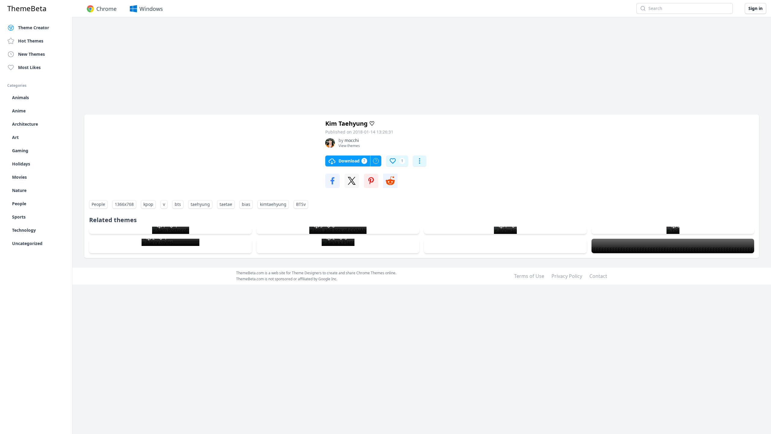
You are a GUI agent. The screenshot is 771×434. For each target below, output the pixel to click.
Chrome (106, 8)
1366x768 (124, 204)
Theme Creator (33, 27)
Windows (151, 8)
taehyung (200, 204)
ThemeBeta (26, 8)
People (98, 204)
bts (178, 204)
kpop (148, 204)
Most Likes (29, 67)
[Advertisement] (265, 69)
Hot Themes (30, 41)
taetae (226, 204)
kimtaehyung (273, 204)
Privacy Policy (566, 276)
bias (246, 204)
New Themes (31, 54)
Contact (598, 276)
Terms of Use (529, 276)
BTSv (301, 204)
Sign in (755, 8)
